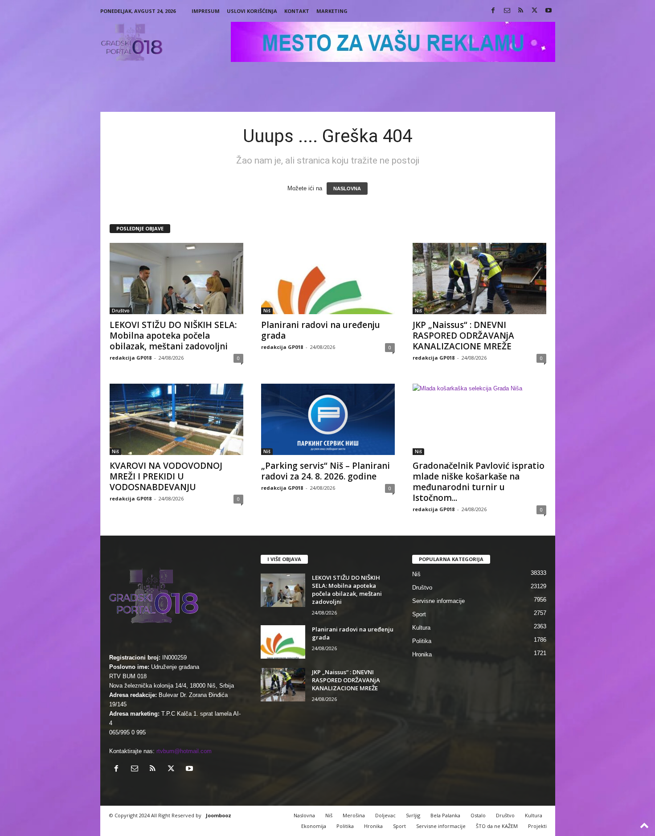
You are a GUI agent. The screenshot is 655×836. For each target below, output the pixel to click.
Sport (419, 614)
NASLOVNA (347, 188)
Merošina (354, 815)
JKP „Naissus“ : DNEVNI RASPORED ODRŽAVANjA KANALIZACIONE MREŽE (463, 335)
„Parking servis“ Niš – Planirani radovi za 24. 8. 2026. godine (325, 471)
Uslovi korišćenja (252, 11)
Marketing (332, 11)
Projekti (537, 826)
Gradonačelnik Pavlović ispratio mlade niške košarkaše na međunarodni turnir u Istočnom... (478, 482)
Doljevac (385, 815)
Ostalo (478, 815)
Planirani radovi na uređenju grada (320, 330)
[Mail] (507, 10)
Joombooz (218, 815)
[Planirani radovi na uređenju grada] (328, 278)
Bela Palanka (445, 815)
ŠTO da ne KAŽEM (497, 826)
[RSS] (521, 10)
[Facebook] (493, 10)
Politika (421, 641)
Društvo (121, 310)
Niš (266, 310)
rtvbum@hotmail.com (184, 751)
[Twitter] (534, 10)
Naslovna (304, 815)
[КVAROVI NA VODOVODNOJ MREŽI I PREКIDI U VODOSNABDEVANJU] (176, 419)
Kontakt (296, 11)
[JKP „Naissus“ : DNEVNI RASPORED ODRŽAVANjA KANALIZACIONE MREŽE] (479, 278)
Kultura (421, 627)
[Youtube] (548, 10)
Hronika (422, 654)
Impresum (206, 11)
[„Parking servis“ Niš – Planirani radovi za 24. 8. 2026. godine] (328, 419)
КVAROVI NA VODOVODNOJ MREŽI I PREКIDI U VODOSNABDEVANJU (166, 476)
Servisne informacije (438, 601)
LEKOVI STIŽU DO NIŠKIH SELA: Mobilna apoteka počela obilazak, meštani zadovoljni (173, 335)
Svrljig (413, 815)
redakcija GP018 (130, 357)
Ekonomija (313, 826)
